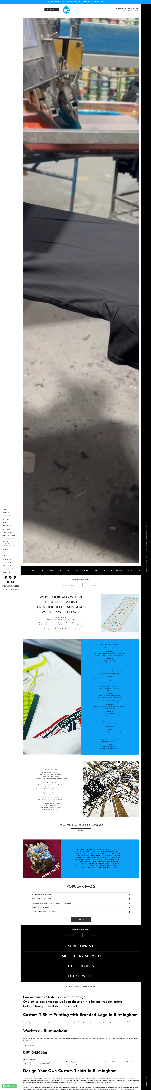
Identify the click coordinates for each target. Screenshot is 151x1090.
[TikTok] (15, 577)
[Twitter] (10, 577)
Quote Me (80, 830)
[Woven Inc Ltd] (10, 587)
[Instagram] (5, 577)
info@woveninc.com (122, 8)
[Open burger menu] (146, 184)
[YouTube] (12, 582)
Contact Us (92, 585)
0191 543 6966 (135, 8)
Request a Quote (69, 585)
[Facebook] (8, 582)
